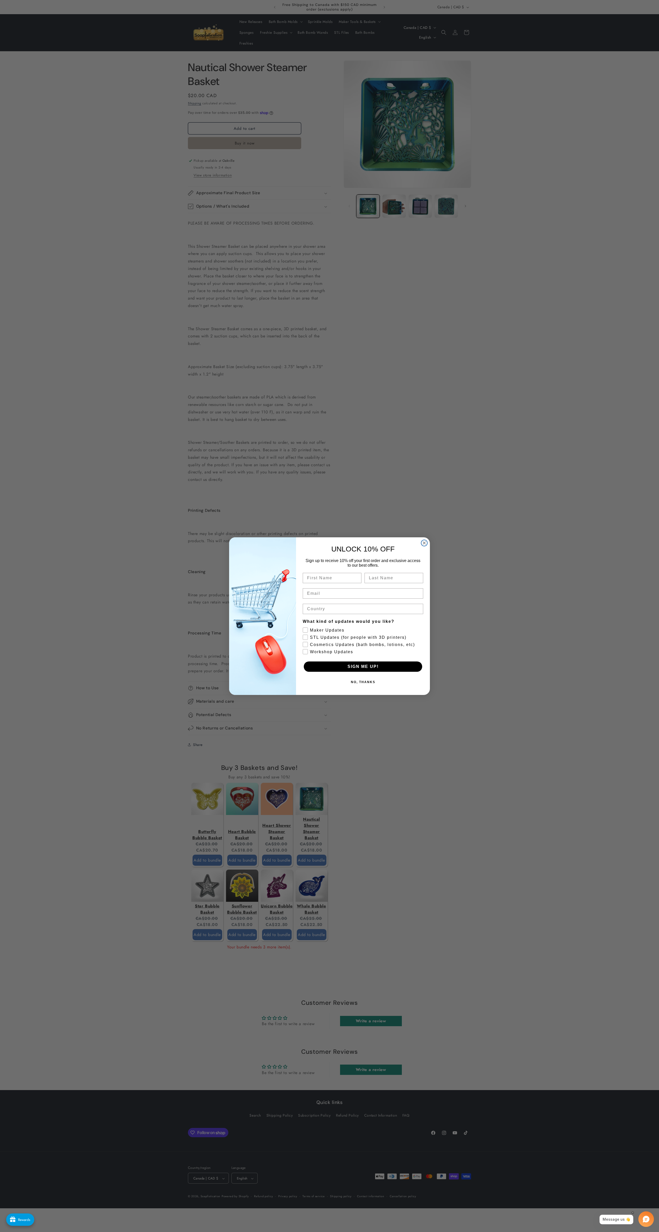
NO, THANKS (363, 682)
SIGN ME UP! (363, 666)
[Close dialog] (424, 543)
